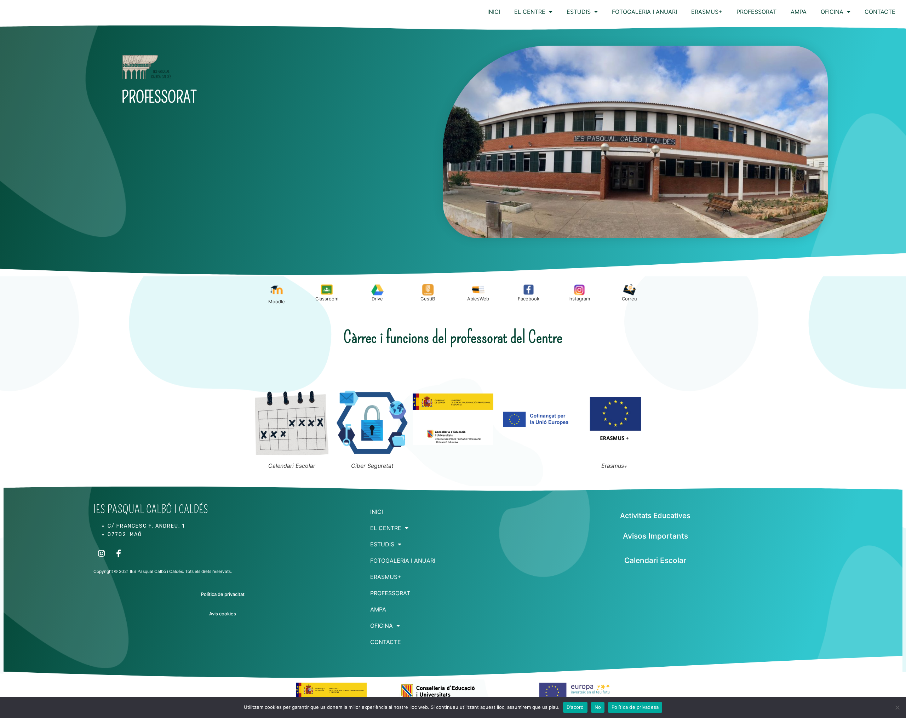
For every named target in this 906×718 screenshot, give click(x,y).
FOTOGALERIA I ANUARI (644, 11)
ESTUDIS (579, 11)
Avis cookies (222, 613)
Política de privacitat (223, 594)
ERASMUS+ (706, 11)
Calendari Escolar (655, 560)
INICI (493, 11)
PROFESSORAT (756, 11)
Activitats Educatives (655, 515)
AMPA (799, 11)
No (598, 707)
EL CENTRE (529, 11)
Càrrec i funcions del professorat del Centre (453, 337)
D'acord (575, 707)
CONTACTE (880, 11)
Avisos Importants (655, 536)
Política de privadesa (635, 707)
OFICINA (832, 11)
